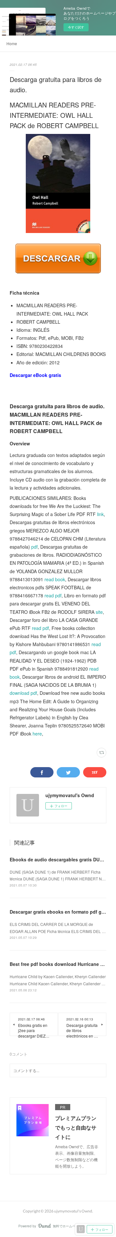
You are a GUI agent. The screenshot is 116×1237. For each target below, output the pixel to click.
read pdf (53, 595)
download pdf (23, 693)
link (100, 514)
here (37, 733)
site (99, 612)
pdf (34, 546)
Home (11, 43)
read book (54, 579)
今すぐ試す (76, 27)
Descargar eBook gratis (35, 375)
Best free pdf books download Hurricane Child (61, 964)
